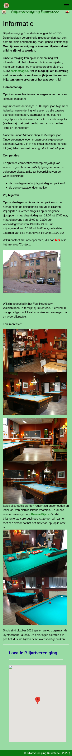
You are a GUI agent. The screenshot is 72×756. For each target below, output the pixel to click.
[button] (38, 700)
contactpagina (19, 70)
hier (57, 240)
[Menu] (66, 6)
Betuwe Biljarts (40, 514)
